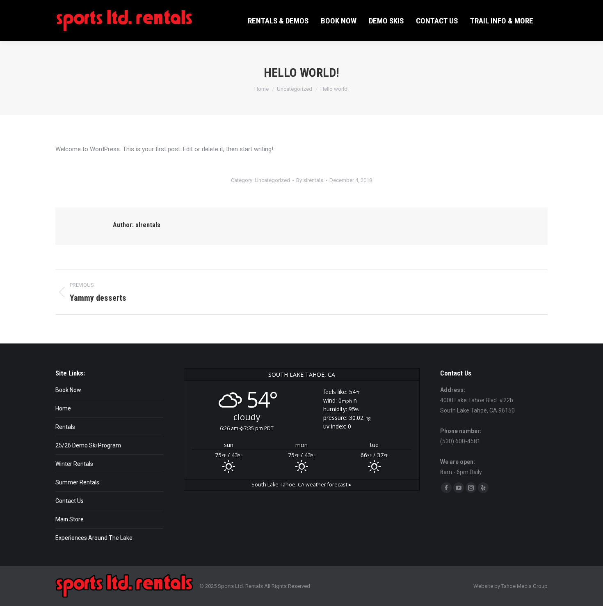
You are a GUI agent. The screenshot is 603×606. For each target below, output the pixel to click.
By (309, 180)
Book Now (68, 390)
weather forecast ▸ (301, 484)
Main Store (69, 519)
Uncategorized (272, 180)
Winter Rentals (74, 464)
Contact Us (69, 501)
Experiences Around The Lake (93, 538)
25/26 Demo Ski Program (88, 445)
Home (63, 408)
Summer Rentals (77, 482)
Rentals (65, 427)
